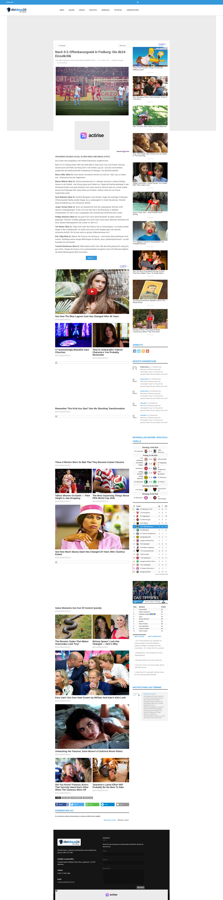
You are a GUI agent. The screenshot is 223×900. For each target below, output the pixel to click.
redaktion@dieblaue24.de (65, 882)
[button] (62, 804)
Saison (71, 10)
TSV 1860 (66, 798)
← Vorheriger (61, 45)
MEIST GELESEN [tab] (139, 636)
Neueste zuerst (110, 820)
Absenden (140, 887)
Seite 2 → (91, 258)
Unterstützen (133, 10)
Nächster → (123, 45)
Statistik (93, 10)
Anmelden (9, 2)
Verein (82, 10)
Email (105, 859)
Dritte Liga (88, 798)
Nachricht (106, 868)
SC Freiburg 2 (76, 798)
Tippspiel (118, 10)
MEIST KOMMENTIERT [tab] (154, 636)
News (62, 10)
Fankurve (106, 10)
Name (105, 851)
